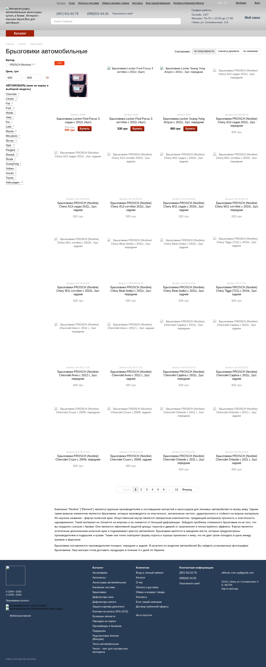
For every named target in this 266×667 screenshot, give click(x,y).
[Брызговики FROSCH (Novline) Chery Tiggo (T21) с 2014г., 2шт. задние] (236, 254)
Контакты (137, 3)
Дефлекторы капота (104, 601)
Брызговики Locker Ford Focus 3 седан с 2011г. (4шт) (78, 120)
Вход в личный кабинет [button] (150, 572)
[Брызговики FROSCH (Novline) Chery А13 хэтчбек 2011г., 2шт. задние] (131, 169)
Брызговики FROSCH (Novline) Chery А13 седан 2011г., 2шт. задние (78, 206)
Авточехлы (99, 577)
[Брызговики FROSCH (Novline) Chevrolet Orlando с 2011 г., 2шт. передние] (183, 422)
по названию (250, 51)
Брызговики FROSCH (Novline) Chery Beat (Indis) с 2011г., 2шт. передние (130, 291)
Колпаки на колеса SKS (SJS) (110, 611)
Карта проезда (230, 588)
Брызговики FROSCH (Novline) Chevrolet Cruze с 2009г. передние (77, 457)
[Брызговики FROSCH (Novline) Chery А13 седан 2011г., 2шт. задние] (78, 169)
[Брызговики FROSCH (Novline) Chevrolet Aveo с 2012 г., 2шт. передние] (78, 338)
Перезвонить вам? (122, 13)
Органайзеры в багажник (107, 626)
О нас (72, 3)
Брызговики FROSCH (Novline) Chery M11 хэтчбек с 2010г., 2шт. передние (236, 206)
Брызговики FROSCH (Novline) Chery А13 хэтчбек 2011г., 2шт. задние (130, 206)
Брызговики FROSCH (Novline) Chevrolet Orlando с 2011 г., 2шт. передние (184, 459)
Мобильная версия (20, 615)
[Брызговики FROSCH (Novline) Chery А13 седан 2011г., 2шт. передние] (236, 85)
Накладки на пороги (104, 621)
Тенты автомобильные (105, 643)
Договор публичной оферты (188, 3)
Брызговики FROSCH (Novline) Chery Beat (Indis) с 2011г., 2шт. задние (183, 291)
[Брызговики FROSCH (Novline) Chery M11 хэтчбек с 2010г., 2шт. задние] (78, 254)
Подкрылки (99, 630)
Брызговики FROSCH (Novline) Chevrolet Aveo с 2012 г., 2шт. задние (130, 375)
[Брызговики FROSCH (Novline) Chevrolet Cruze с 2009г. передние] (78, 422)
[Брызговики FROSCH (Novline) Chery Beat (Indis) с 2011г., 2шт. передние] (131, 254)
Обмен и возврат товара (115, 3)
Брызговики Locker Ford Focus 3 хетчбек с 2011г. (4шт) (130, 120)
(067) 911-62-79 (67, 13)
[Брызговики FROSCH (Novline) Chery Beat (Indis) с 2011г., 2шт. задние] (183, 254)
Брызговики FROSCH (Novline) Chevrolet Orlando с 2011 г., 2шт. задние (236, 459)
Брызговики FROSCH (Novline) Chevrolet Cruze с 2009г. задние (131, 457)
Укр (225, 3)
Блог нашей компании (158, 3)
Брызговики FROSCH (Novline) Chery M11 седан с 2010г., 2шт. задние (183, 206)
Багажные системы (103, 587)
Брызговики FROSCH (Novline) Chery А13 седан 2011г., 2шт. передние (236, 122)
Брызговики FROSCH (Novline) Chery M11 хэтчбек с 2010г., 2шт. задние (78, 291)
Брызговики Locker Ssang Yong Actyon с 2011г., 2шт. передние (183, 120)
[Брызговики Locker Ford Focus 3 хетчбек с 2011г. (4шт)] (131, 85)
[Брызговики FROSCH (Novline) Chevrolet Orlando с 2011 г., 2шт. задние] (236, 422)
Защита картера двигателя (108, 606)
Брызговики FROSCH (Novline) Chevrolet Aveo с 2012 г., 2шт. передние (78, 375)
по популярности (204, 51)
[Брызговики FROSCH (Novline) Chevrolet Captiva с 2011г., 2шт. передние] (183, 338)
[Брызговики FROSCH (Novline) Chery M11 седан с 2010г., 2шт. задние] (183, 169)
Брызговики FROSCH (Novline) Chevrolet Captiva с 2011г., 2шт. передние (183, 375)
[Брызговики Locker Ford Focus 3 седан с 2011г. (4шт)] (78, 85)
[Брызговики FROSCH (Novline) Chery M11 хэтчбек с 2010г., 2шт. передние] (236, 169)
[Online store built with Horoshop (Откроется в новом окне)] (21, 662)
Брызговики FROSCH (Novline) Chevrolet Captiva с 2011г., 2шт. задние (236, 375)
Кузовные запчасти (103, 616)
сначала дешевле (228, 51)
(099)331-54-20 (97, 13)
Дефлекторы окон (103, 597)
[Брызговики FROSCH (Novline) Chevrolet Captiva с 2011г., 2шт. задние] (236, 338)
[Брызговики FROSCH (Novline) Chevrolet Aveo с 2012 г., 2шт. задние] (131, 338)
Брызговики (99, 592)
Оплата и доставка (88, 3)
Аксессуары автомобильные (109, 582)
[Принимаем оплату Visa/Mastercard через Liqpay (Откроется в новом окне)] (34, 608)
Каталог (61, 3)
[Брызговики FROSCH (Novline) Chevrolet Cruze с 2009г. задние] (131, 422)
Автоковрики (99, 572)
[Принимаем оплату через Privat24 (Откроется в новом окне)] (26, 605)
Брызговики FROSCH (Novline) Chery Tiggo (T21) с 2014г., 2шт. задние (236, 291)
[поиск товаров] (177, 21)
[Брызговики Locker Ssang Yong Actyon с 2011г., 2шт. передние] (183, 85)
